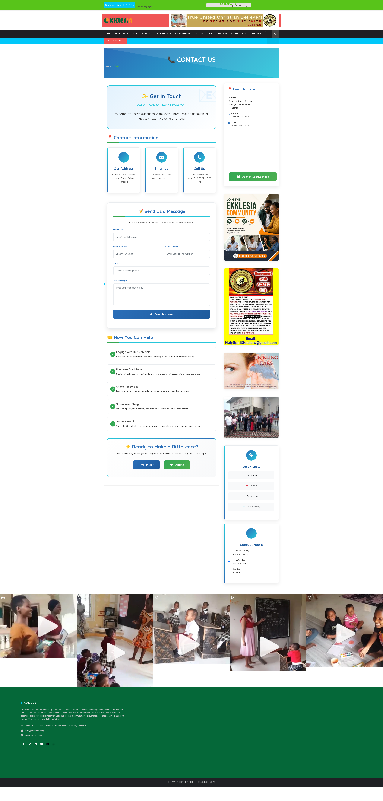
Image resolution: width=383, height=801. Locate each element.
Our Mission (252, 496)
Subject (117, 263)
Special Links (216, 33)
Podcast (199, 33)
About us (120, 33)
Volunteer (237, 33)
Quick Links (161, 33)
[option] (38, 626)
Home (107, 33)
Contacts (256, 33)
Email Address (120, 246)
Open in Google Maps (255, 176)
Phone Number (171, 246)
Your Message (120, 280)
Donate (179, 465)
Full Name (118, 229)
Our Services (140, 33)
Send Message (164, 314)
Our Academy (253, 506)
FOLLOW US (181, 33)
